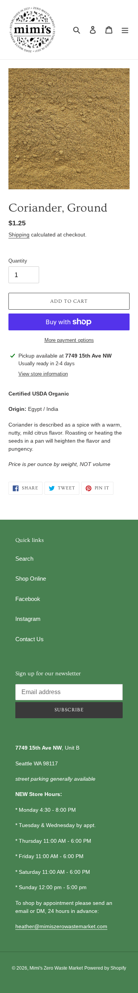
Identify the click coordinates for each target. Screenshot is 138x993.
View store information (43, 374)
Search (24, 558)
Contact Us (29, 639)
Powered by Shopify (105, 968)
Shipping (19, 234)
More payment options (69, 340)
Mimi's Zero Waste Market (56, 968)
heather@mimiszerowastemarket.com (61, 926)
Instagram (28, 618)
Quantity (17, 261)
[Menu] (125, 29)
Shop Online (30, 578)
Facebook (27, 599)
